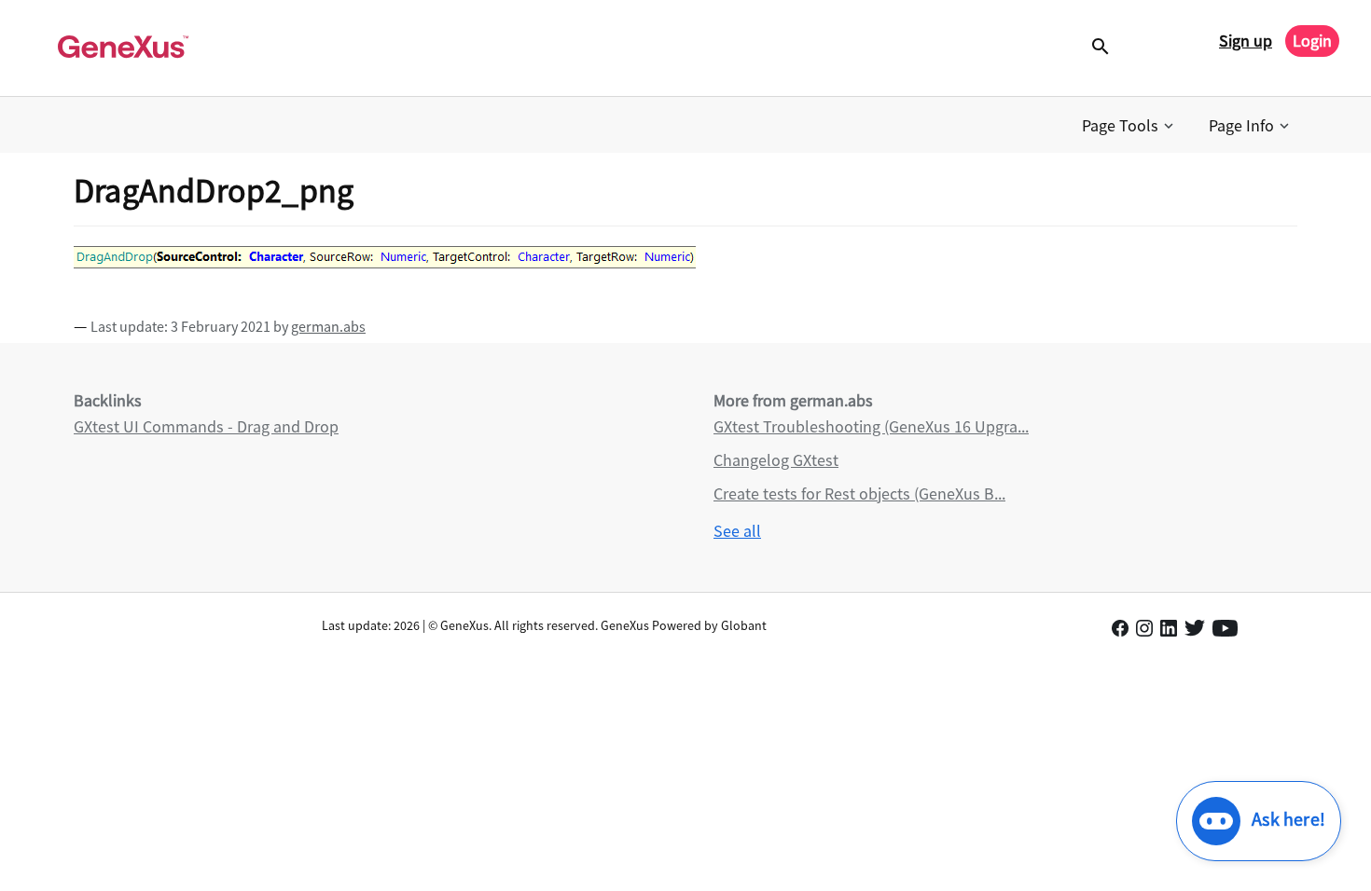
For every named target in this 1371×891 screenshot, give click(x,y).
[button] (1129, 126)
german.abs (328, 326)
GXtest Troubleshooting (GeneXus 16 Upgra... (871, 426)
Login (1312, 40)
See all (737, 530)
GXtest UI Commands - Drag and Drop (206, 426)
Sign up (1245, 40)
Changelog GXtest (775, 460)
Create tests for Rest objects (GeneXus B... (859, 493)
